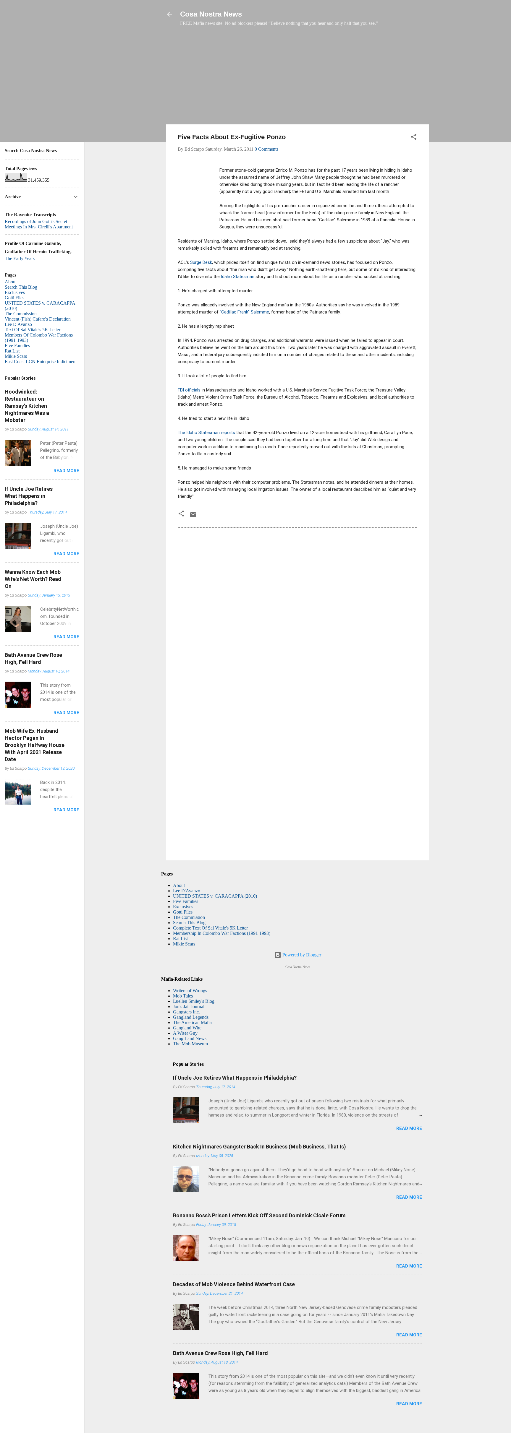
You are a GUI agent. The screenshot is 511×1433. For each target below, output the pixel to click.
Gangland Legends (190, 1017)
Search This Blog (189, 922)
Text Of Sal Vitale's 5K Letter (32, 329)
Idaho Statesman (237, 276)
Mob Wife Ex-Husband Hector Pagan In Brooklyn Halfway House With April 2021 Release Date (34, 745)
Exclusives (183, 906)
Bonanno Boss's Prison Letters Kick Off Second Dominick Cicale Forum (259, 1215)
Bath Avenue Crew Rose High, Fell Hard (220, 1353)
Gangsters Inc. (186, 1011)
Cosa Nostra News (211, 14)
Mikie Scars (184, 943)
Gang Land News (189, 1038)
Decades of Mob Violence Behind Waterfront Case (234, 1284)
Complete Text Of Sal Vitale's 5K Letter (210, 927)
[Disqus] (297, 613)
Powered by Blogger (301, 954)
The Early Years (20, 258)
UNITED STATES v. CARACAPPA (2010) (215, 896)
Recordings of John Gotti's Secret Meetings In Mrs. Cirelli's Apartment (39, 224)
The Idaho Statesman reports (206, 432)
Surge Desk (201, 262)
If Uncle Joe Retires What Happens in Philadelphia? (235, 1078)
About (179, 885)
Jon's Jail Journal (188, 1006)
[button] (413, 137)
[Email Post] (193, 516)
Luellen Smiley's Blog (193, 1001)
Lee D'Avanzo (186, 890)
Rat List (180, 938)
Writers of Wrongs (190, 990)
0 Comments (266, 149)
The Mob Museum (190, 1043)
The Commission (189, 917)
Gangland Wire (187, 1027)
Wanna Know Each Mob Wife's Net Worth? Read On (33, 579)
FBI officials (189, 390)
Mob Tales (183, 995)
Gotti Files (183, 911)
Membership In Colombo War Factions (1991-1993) (221, 933)
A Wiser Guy (185, 1033)
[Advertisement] (297, 78)
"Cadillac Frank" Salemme (244, 312)
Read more (409, 1128)
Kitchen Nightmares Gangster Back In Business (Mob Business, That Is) (259, 1146)
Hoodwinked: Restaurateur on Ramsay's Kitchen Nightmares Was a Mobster (27, 406)
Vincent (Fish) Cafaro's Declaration (38, 318)
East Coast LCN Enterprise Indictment (41, 361)
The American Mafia (192, 1022)
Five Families (185, 901)
